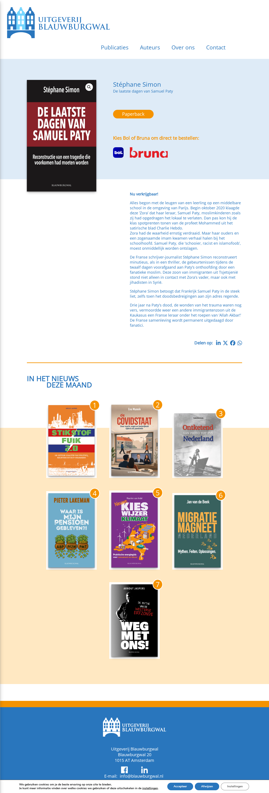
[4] (71, 566)
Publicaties (114, 47)
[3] (197, 474)
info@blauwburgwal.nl (141, 776)
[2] (134, 474)
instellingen (150, 788)
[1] (71, 474)
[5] (134, 566)
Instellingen (235, 786)
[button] (89, 87)
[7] (134, 655)
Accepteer (180, 786)
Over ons (183, 47)
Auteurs (150, 47)
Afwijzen (207, 786)
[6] (197, 566)
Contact (215, 47)
